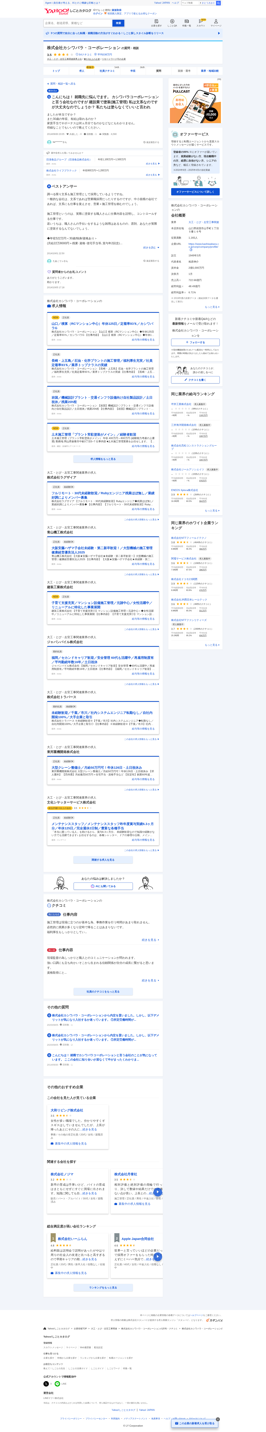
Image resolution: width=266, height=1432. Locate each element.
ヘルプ (175, 2)
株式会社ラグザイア (61, 477)
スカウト (201, 25)
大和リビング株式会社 (67, 1110)
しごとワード (113, 1368)
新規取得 (116, 10)
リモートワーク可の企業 (114, 59)
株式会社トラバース (61, 697)
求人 (86, 69)
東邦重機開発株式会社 (63, 752)
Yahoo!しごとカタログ (59, 1328)
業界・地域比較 (210, 70)
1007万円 (203, 460)
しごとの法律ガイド (78, 1368)
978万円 (202, 481)
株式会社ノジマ (62, 1174)
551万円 (202, 611)
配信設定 (98, 1347)
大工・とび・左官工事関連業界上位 (64, 59)
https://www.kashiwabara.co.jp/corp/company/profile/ (204, 245)
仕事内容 (70, 914)
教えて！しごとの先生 (54, 1368)
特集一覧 (186, 25)
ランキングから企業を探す (93, 1358)
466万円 (202, 549)
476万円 (202, 590)
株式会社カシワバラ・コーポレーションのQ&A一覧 (207, 1328)
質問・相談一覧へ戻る (63, 83)
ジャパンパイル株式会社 (65, 642)
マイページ (216, 25)
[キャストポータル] (195, 122)
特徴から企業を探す (67, 1358)
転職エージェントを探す (121, 1358)
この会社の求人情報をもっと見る (140, 519)
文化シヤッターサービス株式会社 (71, 802)
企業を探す (156, 25)
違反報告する (152, 142)
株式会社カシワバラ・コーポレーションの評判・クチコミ (149, 1328)
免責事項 (155, 1418)
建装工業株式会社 (60, 587)
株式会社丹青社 (125, 1174)
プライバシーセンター (96, 1418)
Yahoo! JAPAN (162, 2)
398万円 (202, 570)
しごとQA (172, 25)
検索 (218, 3)
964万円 (202, 501)
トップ (56, 70)
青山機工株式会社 (60, 532)
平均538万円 (105, 54)
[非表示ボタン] (218, 1419)
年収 (137, 69)
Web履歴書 (85, 1347)
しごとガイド (97, 1368)
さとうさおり (208, 3)
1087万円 (203, 436)
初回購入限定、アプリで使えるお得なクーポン (132, 13)
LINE (64, 1384)
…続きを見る (88, 1129)
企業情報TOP (80, 1328)
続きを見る (149, 939)
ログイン (98, 13)
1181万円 (203, 415)
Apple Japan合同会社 (138, 1239)
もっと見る (211, 306)
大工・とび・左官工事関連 (204, 222)
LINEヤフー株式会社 (53, 1398)
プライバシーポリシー (71, 1418)
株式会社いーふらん (72, 1239)
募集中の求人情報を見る (71, 1143)
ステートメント (135, 1418)
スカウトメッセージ (53, 1347)
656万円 (202, 635)
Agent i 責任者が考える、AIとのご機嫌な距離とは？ (72, 2)
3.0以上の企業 (93, 59)
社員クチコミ (109, 69)
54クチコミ (85, 54)
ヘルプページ (196, 1315)
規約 (115, 1418)
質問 (158, 70)
